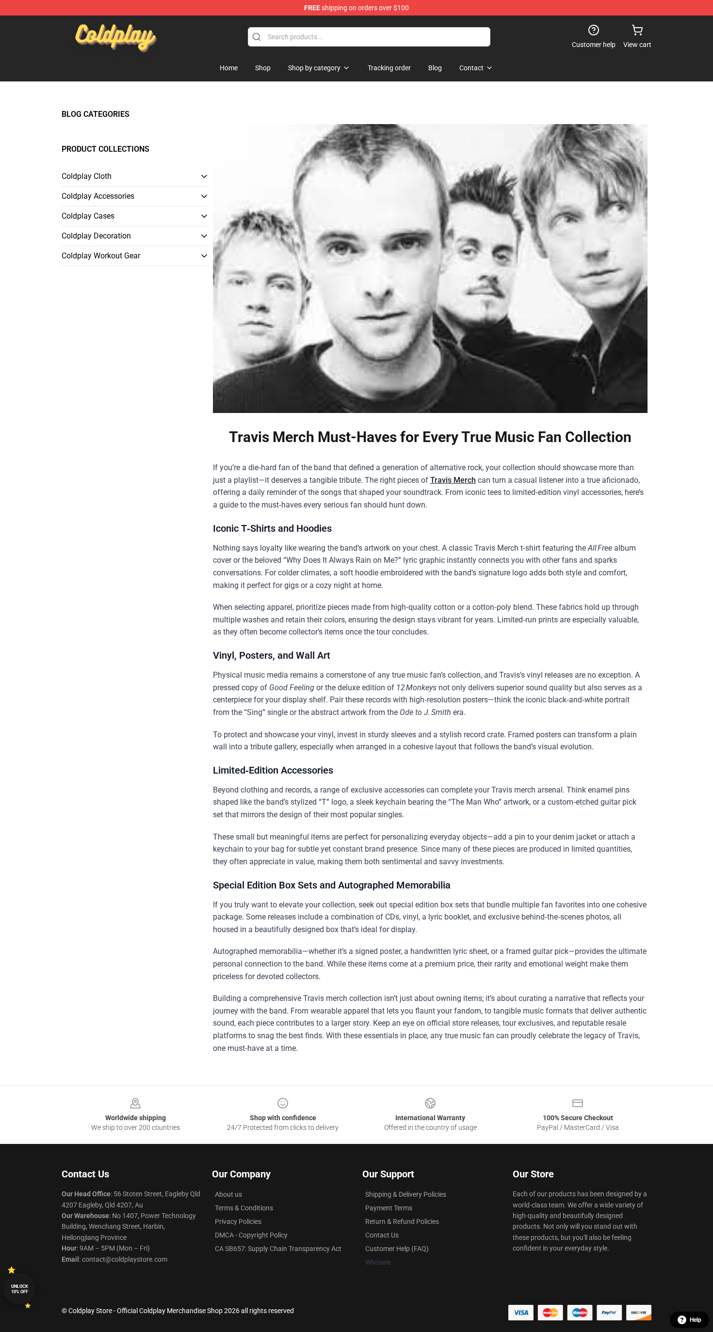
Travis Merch (453, 480)
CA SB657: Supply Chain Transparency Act (278, 1249)
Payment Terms (388, 1208)
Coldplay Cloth (87, 176)
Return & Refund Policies (402, 1221)
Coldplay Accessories (98, 196)
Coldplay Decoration (96, 235)
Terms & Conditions (244, 1208)
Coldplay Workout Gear (101, 255)
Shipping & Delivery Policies (405, 1194)
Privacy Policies (238, 1221)
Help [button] (695, 1319)
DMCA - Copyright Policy (251, 1235)
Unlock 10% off (19, 1289)
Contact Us (382, 1235)
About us (228, 1194)
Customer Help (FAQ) (397, 1249)
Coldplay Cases (88, 216)
